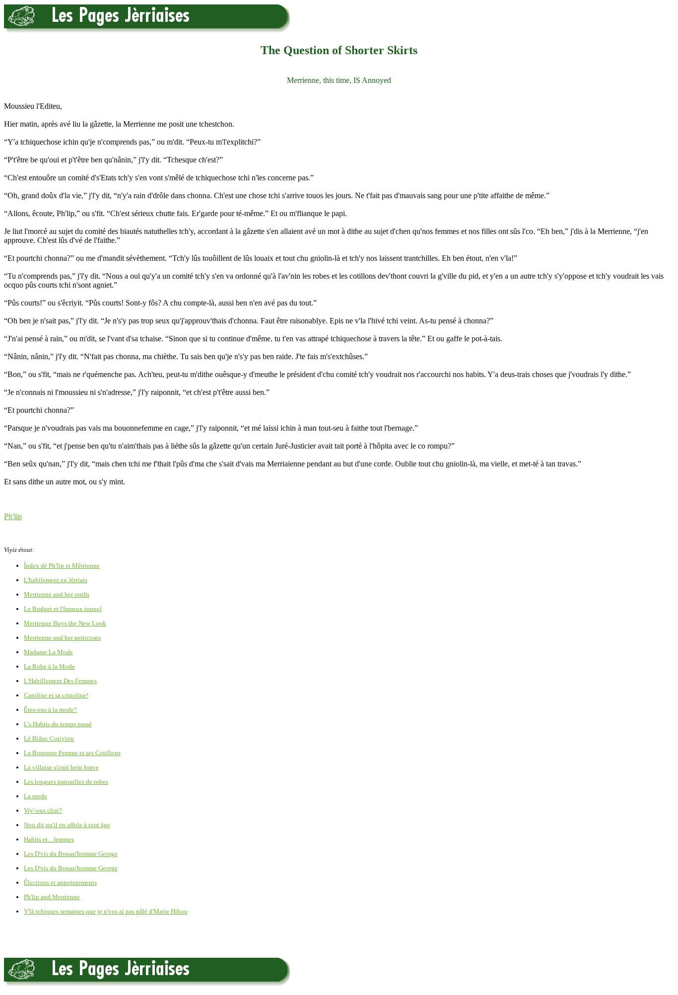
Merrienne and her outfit (56, 594)
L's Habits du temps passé (58, 724)
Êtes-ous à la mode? (50, 709)
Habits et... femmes (49, 839)
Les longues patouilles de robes (66, 781)
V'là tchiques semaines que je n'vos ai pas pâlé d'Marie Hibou (106, 911)
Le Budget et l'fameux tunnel (63, 608)
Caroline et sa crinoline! (56, 695)
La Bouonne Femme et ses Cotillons (72, 753)
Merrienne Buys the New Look (65, 623)
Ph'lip (13, 516)
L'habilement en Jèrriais (55, 580)
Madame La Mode (48, 652)
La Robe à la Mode (49, 666)
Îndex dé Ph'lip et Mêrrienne (62, 565)
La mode (35, 796)
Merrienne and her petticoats (62, 637)
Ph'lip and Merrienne (52, 897)
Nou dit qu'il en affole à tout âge (67, 825)
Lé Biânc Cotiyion (49, 738)
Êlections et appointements (60, 882)
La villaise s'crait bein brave (61, 767)
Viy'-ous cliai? (43, 810)
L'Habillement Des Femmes (60, 681)
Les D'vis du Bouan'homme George (71, 853)
